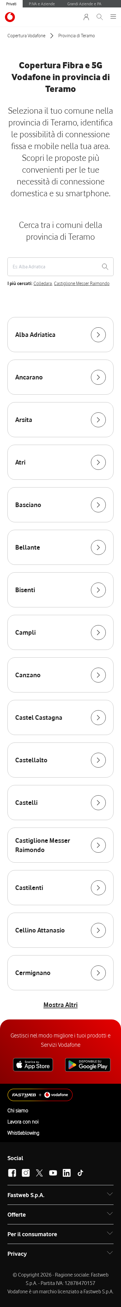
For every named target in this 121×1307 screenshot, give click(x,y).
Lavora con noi (22, 1122)
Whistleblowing (23, 1133)
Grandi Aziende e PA (84, 3)
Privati (11, 3)
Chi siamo (17, 1110)
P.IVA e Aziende (42, 3)
